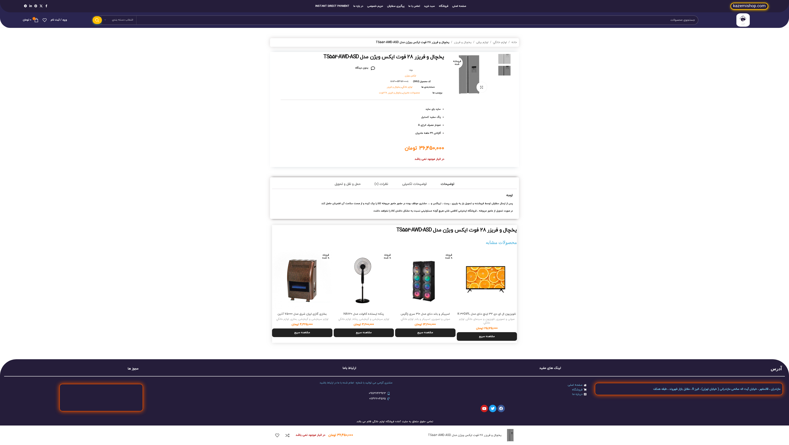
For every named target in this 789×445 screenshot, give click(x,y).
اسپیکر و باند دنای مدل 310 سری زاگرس (425, 314)
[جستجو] (97, 20)
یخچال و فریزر (463, 42)
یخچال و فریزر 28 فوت (390, 92)
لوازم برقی (482, 42)
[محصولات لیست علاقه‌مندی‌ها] (44, 20)
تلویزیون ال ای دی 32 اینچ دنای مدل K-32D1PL (487, 314)
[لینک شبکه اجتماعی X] (41, 6)
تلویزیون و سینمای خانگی (480, 319)
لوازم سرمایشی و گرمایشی (374, 319)
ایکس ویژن (410, 75)
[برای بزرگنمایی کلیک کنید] (481, 87)
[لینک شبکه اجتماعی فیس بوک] (46, 6)
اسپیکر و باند (422, 319)
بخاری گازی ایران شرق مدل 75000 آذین (302, 314)
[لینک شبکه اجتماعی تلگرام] (25, 6)
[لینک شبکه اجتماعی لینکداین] (30, 6)
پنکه (355, 319)
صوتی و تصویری (505, 319)
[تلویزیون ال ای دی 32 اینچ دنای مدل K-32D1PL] (487, 280)
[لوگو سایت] (743, 20)
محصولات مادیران (411, 92)
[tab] (447, 184)
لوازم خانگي (500, 42)
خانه (514, 42)
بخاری (293, 319)
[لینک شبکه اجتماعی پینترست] (35, 6)
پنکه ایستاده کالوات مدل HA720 (364, 314)
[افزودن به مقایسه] (287, 435)
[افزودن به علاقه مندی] (277, 435)
